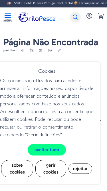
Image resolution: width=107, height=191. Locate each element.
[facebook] (22, 50)
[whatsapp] (50, 50)
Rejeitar (80, 168)
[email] (41, 51)
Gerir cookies (50, 168)
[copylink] (59, 50)
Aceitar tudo (47, 149)
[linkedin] (32, 50)
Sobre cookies (17, 168)
